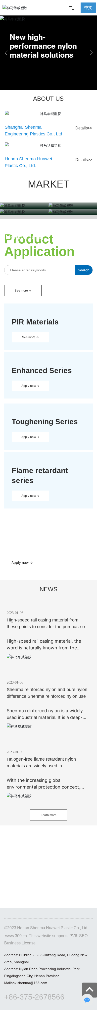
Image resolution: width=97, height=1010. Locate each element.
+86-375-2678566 (34, 997)
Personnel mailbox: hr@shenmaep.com (48, 885)
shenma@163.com (32, 983)
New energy (73, 230)
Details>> (83, 128)
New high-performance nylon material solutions (43, 45)
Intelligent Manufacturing (24, 234)
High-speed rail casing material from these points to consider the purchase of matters (46, 626)
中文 (88, 7)
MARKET (48, 184)
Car (73, 224)
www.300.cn (16, 936)
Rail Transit (24, 224)
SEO (83, 936)
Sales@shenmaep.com (31, 534)
